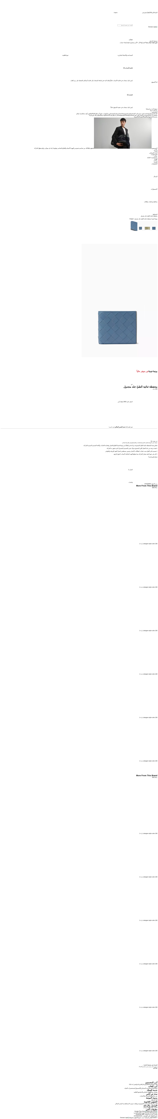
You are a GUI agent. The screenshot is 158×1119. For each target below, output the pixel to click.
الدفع (141, 1092)
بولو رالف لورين (95, 115)
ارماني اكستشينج (134, 113)
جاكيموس (124, 115)
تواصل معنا (154, 1092)
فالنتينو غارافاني (140, 116)
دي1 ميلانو (79, 113)
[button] (153, 41)
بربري (109, 113)
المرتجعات (145, 1107)
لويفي (120, 115)
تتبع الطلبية (137, 1092)
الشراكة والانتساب (145, 1096)
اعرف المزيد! (112, 427)
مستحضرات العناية (130, 1088)
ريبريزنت (155, 116)
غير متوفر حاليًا (154, 441)
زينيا (135, 116)
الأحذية (152, 1088)
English (115, 12)
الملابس (155, 1088)
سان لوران (150, 116)
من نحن (155, 1096)
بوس (126, 113)
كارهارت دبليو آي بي (102, 113)
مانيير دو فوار (115, 115)
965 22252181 (140, 1114)
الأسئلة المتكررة (147, 1092)
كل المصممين (153, 113)
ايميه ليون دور (143, 113)
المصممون (154, 148)
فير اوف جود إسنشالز (136, 115)
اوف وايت (155, 1084)
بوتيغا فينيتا (122, 113)
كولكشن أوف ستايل (87, 113)
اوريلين (128, 113)
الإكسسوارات (138, 1088)
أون (100, 115)
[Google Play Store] (140, 1111)
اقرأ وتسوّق (154, 1100)
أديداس (148, 113)
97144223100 (138, 1116)
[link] (123, 42)
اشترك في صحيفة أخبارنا (150, 1065)
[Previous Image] (145, 237)
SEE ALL (154, 487)
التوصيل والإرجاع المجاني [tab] (127, 442)
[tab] (154, 226)
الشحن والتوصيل (152, 1107)
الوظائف (152, 1096)
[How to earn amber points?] (145, 408)
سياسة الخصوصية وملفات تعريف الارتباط (137, 1103)
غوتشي (128, 115)
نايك (106, 115)
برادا (90, 115)
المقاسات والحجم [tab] (137, 442)
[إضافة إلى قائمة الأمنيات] (138, 435)
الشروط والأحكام (152, 1103)
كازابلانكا (94, 113)
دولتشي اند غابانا (153, 115)
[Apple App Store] (151, 1111)
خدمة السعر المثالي (120, 1103)
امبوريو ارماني (145, 115)
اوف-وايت (103, 115)
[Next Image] (145, 364)
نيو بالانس (109, 115)
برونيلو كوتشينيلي (114, 113)
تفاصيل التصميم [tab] (145, 442)
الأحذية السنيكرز (145, 1088)
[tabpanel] (79, 450)
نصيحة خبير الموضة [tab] (153, 442)
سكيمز (146, 116)
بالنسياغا (150, 1084)
